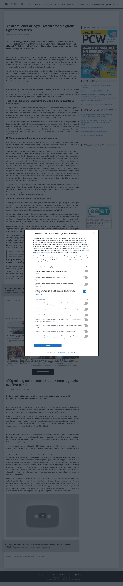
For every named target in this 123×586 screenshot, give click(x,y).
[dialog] (61, 293)
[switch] (85, 271)
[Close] (95, 234)
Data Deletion (51, 352)
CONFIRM (47, 345)
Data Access (61, 352)
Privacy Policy (72, 352)
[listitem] (61, 267)
